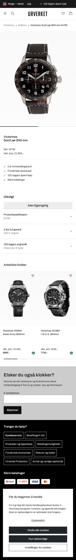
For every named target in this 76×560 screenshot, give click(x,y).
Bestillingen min (36, 435)
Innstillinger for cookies (38, 547)
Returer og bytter (45, 452)
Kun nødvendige (38, 538)
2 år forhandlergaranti (19, 166)
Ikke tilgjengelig (38, 205)
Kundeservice (13, 435)
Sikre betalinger (16, 179)
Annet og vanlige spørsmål (47, 461)
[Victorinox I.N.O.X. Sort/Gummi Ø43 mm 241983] (57, 298)
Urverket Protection (16, 461)
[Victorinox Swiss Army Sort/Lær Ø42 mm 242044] (19, 298)
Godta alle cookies (38, 530)
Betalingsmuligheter (49, 444)
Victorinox (9, 25)
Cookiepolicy (38, 520)
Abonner (12, 410)
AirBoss (22, 25)
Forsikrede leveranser (19, 171)
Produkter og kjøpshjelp (18, 444)
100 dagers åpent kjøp (19, 175)
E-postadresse (11, 393)
